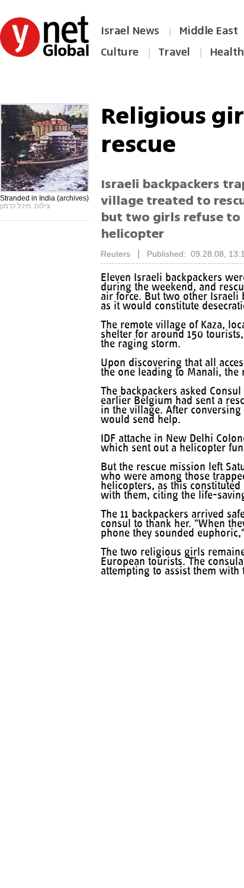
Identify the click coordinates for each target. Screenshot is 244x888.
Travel (174, 52)
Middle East (208, 30)
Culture (120, 52)
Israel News (130, 30)
